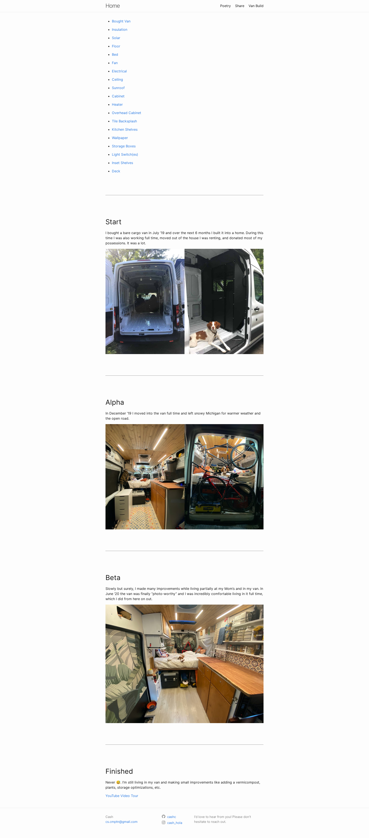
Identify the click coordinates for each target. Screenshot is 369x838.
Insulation (119, 29)
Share (239, 6)
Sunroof (118, 88)
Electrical (119, 71)
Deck (116, 171)
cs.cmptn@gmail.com (121, 822)
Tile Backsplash (124, 121)
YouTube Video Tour (121, 796)
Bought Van (121, 21)
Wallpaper (120, 138)
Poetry (225, 6)
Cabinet (118, 96)
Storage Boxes (124, 146)
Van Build (256, 6)
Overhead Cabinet (126, 113)
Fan (115, 63)
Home (112, 5)
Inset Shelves (122, 163)
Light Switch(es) (125, 154)
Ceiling (117, 79)
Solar (116, 38)
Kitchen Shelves (125, 129)
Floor (116, 46)
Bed (115, 54)
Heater (117, 104)
